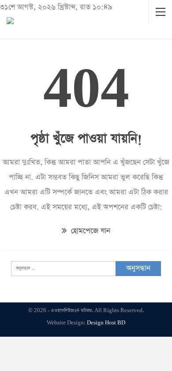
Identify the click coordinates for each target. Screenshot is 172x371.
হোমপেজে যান (89, 231)
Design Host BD (106, 323)
